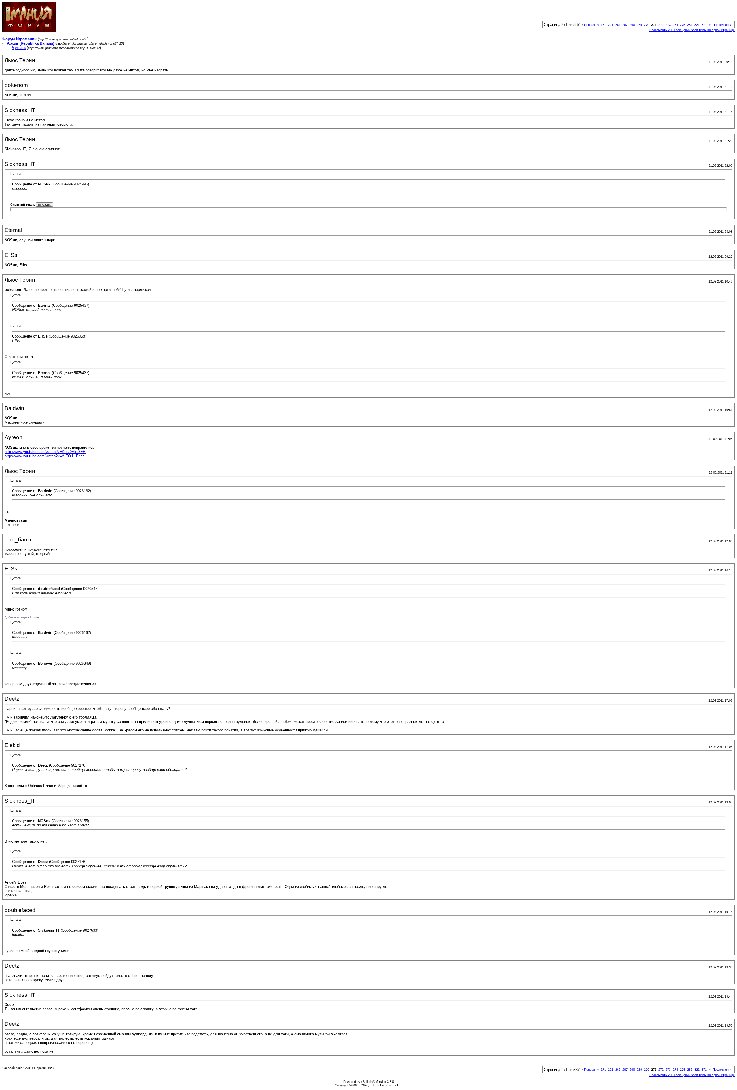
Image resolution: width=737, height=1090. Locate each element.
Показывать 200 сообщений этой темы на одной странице (692, 30)
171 (603, 24)
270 (646, 24)
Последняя (722, 24)
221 (610, 24)
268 (632, 24)
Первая (588, 24)
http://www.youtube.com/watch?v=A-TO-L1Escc (45, 456)
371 (704, 24)
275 (682, 24)
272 (661, 24)
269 (639, 24)
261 (617, 24)
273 (668, 24)
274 (675, 24)
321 (697, 24)
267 (625, 24)
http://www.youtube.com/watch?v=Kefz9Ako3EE (45, 452)
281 (689, 24)
